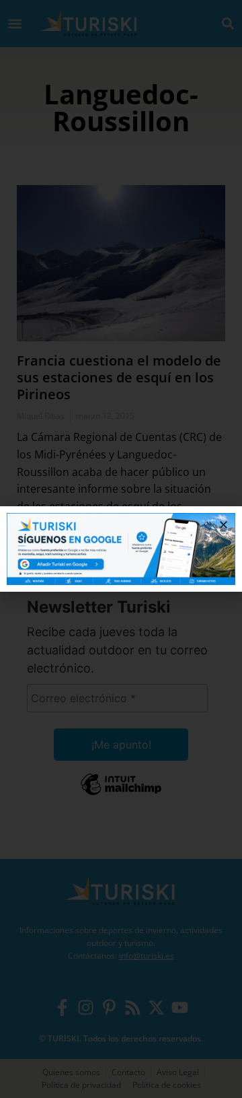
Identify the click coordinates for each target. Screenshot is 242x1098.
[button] (223, 525)
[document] (121, 549)
